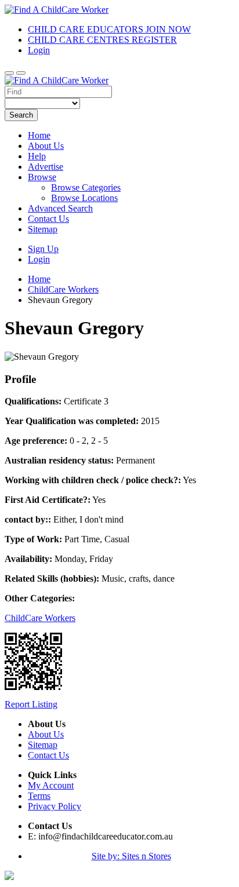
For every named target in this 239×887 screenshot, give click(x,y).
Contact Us (48, 219)
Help (37, 156)
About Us (46, 146)
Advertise (45, 166)
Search (21, 115)
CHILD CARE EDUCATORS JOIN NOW (109, 29)
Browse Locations (84, 198)
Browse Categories (86, 187)
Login (39, 50)
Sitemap (42, 229)
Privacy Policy (54, 806)
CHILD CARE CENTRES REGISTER (102, 40)
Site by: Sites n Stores (131, 856)
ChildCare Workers (40, 618)
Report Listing (31, 704)
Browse (42, 177)
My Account (51, 785)
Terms (39, 796)
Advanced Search (60, 208)
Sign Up (43, 249)
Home (39, 135)
